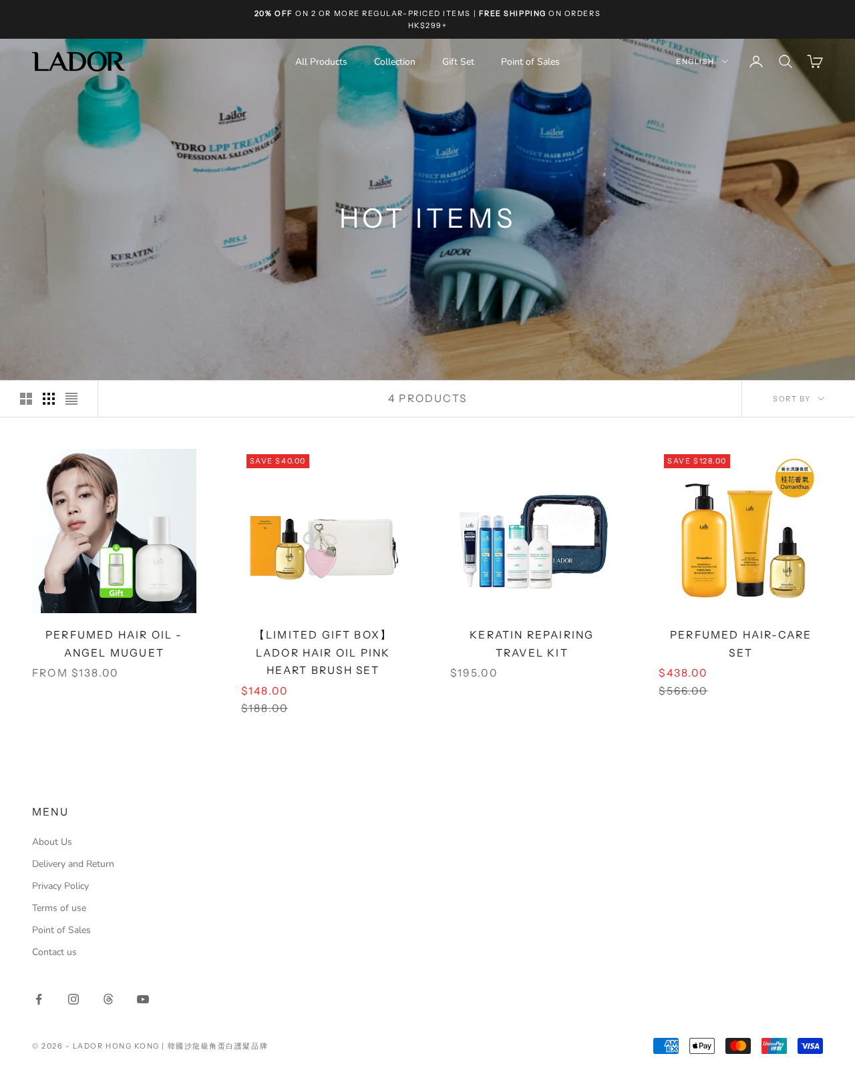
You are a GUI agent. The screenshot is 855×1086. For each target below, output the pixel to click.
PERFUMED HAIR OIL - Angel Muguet (114, 643)
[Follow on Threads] (108, 999)
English (695, 61)
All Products (321, 61)
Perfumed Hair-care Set (741, 643)
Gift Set (458, 61)
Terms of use (59, 908)
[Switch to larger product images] (26, 399)
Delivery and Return (73, 864)
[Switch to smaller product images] (49, 399)
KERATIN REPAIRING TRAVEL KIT (532, 643)
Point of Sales (530, 61)
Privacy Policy (60, 886)
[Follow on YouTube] (143, 999)
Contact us (54, 952)
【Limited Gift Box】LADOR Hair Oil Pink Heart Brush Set (323, 652)
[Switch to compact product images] (71, 399)
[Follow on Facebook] (38, 999)
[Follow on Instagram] (73, 999)
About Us (52, 842)
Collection (394, 61)
